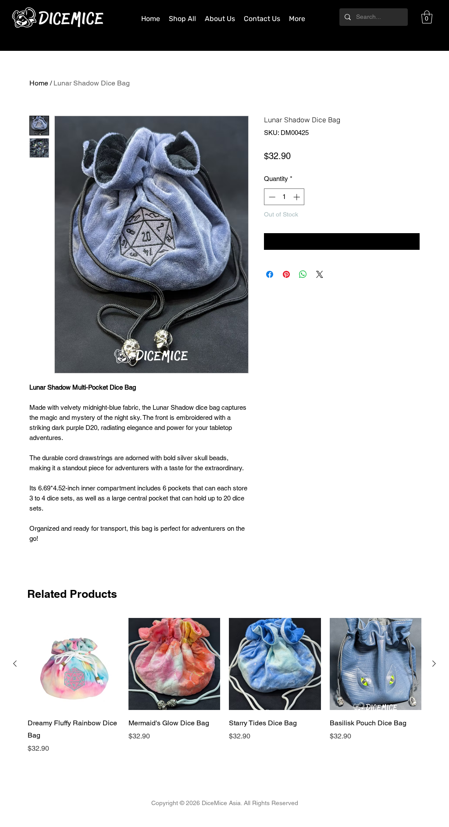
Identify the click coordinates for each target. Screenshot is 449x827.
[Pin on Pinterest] (286, 274)
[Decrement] (271, 197)
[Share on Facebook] (269, 274)
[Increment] (297, 197)
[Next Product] (434, 663)
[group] (224, 686)
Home (38, 83)
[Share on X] (319, 274)
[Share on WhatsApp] (303, 274)
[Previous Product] (15, 663)
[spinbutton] (284, 197)
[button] (426, 17)
